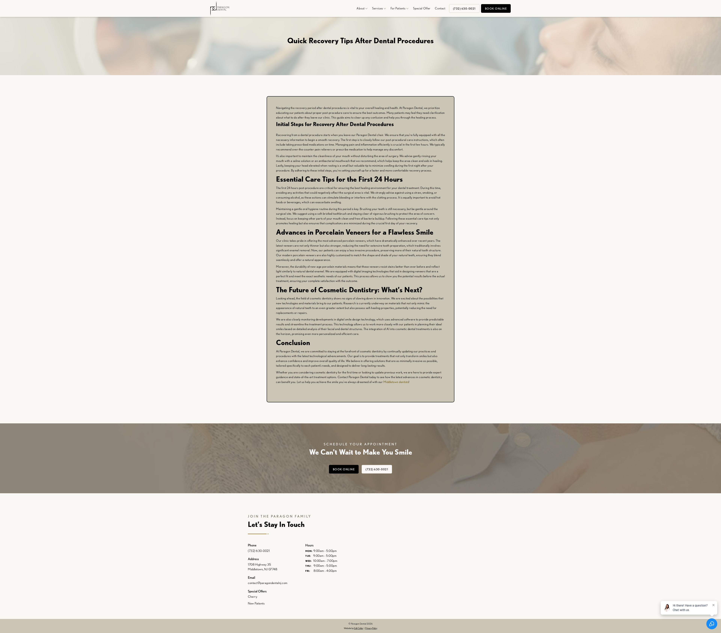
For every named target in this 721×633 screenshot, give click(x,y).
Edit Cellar (358, 628)
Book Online (496, 8)
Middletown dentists (396, 382)
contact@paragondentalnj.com (267, 583)
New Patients (256, 603)
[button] (361, 8)
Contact (440, 8)
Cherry (252, 596)
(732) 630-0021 (377, 469)
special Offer (421, 8)
